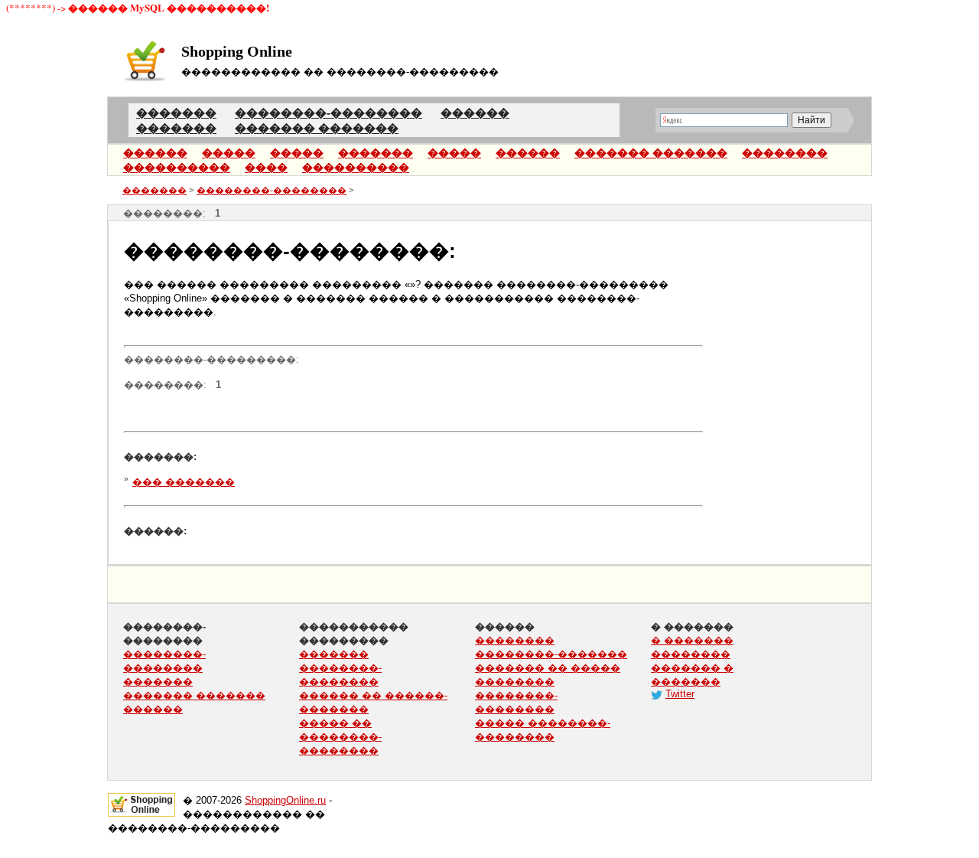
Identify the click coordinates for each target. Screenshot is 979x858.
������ (155, 153)
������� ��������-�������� (340, 667)
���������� (176, 167)
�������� (785, 153)
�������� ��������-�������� (516, 695)
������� (375, 153)
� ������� (692, 640)
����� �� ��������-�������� (340, 736)
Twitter (679, 694)
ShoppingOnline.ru (285, 800)
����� (228, 153)
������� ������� (650, 153)
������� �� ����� (547, 668)
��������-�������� (271, 190)
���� (266, 167)
